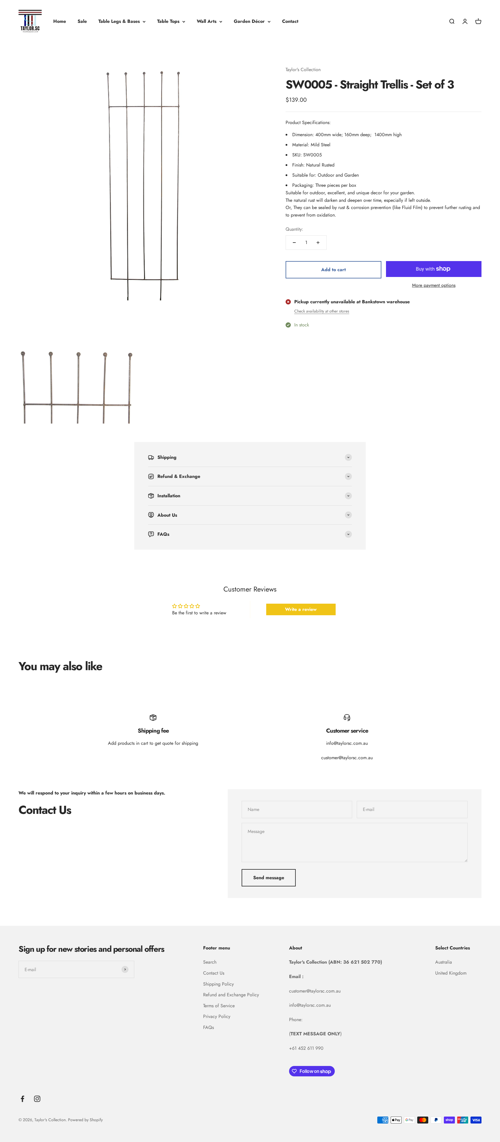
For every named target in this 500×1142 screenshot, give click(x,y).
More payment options (433, 285)
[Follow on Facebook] (22, 1099)
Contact (290, 21)
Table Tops (168, 21)
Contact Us (213, 973)
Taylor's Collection (303, 69)
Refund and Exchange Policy (231, 994)
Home (59, 21)
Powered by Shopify (85, 1120)
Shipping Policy (218, 984)
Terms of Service (219, 1005)
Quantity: (294, 229)
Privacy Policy (216, 1016)
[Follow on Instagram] (37, 1099)
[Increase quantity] (318, 243)
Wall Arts (206, 21)
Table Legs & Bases (119, 21)
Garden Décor (249, 21)
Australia (443, 962)
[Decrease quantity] (294, 243)
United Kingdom (450, 973)
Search (209, 962)
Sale (82, 21)
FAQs (208, 1027)
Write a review (301, 609)
